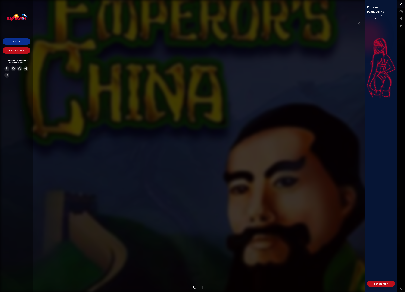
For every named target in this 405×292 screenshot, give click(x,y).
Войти (16, 41)
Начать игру (381, 283)
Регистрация (16, 50)
